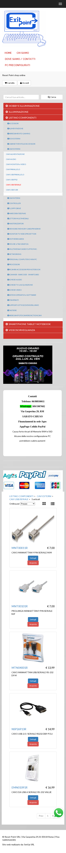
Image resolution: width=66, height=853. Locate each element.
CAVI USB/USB (12, 190)
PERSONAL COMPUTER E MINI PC (23, 259)
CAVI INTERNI (14, 198)
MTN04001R (20, 667)
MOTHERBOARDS (16, 239)
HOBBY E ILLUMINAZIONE (24, 105)
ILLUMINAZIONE (18, 111)
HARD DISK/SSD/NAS (17, 213)
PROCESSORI (14, 264)
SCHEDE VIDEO (15, 290)
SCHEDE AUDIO (15, 279)
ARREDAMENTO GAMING (19, 133)
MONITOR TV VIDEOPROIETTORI (22, 234)
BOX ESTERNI (14, 138)
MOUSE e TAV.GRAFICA (18, 244)
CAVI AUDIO (11, 159)
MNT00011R (20, 548)
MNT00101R (20, 606)
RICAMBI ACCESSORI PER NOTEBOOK (25, 269)
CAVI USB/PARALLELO (15, 174)
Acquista (33, 563)
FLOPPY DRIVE (15, 208)
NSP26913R (19, 729)
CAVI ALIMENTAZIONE (15, 154)
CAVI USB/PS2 (11, 179)
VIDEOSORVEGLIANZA (22, 330)
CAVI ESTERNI (14, 149)
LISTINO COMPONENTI (22, 117)
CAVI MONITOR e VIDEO (16, 164)
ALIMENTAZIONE (16, 128)
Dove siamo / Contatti (20, 59)
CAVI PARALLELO (13, 169)
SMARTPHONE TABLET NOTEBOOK (30, 324)
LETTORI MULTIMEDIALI (19, 218)
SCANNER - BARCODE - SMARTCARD (24, 274)
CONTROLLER (15, 203)
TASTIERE (13, 310)
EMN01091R (19, 787)
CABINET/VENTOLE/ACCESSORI (22, 144)
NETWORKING (15, 254)
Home (8, 52)
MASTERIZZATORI (16, 223)
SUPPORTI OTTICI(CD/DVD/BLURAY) (24, 305)
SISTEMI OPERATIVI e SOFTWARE (22, 295)
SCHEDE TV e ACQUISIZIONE (21, 285)
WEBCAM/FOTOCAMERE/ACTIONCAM (25, 315)
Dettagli (33, 558)
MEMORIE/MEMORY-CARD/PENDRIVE (25, 229)
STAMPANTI (14, 300)
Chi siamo (23, 52)
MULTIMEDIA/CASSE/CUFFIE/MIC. (23, 249)
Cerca (53, 97)
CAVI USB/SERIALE (13, 185)
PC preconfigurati (17, 65)
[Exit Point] (33, 29)
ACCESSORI (14, 123)
